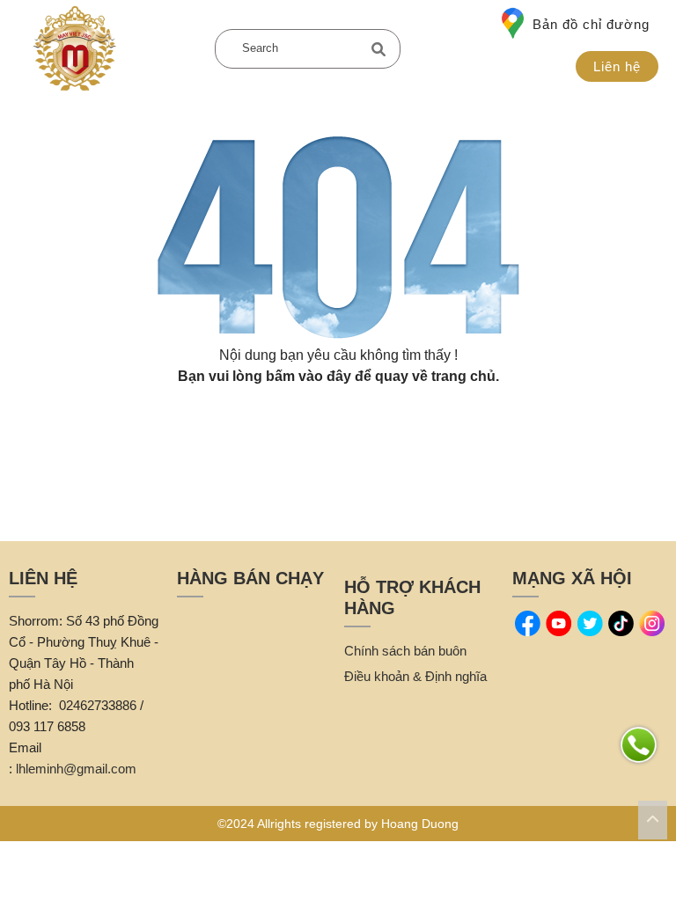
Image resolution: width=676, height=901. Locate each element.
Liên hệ (617, 66)
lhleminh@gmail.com (76, 768)
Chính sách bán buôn (405, 650)
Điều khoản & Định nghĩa (415, 676)
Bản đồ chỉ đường (591, 24)
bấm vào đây (308, 376)
